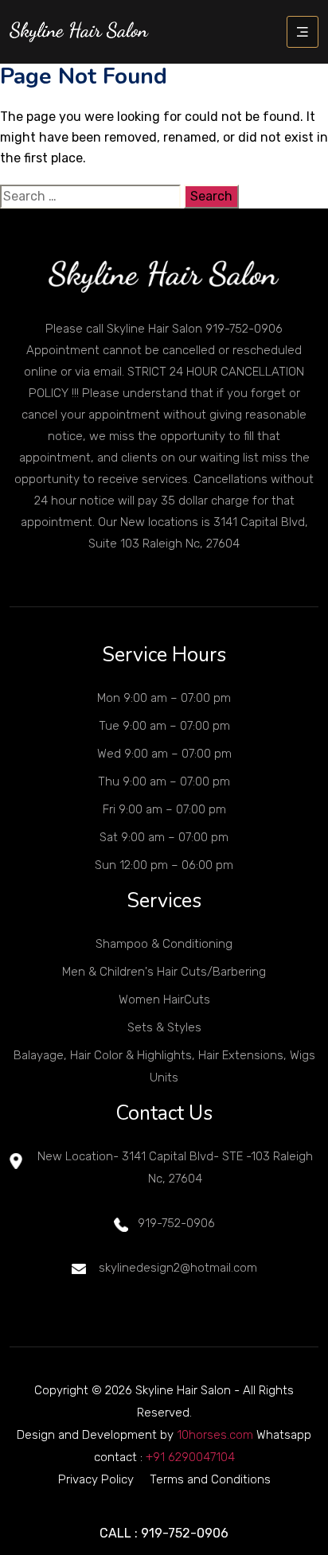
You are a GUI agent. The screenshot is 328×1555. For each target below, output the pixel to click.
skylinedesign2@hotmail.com (176, 1268)
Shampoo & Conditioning (164, 944)
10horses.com (215, 1435)
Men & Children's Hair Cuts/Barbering (164, 972)
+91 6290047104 (190, 1457)
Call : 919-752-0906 (164, 1533)
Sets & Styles (164, 1027)
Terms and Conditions (210, 1479)
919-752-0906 (176, 1223)
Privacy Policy (96, 1479)
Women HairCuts (164, 999)
